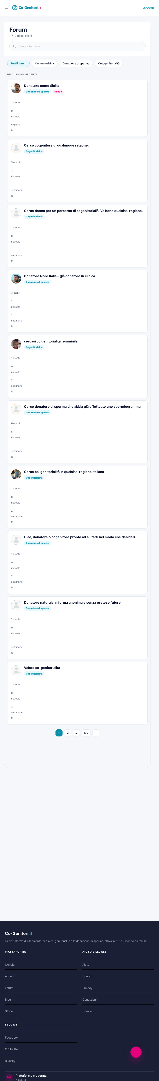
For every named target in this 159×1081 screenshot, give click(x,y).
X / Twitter (12, 1049)
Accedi (148, 8)
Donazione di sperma (76, 63)
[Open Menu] (6, 7)
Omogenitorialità (108, 63)
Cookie (87, 1011)
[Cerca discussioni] (77, 46)
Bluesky (10, 1061)
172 (86, 732)
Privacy (87, 988)
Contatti (87, 976)
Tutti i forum (18, 63)
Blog (8, 999)
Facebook (11, 1037)
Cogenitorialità (44, 63)
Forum (9, 988)
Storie (9, 1011)
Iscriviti (9, 964)
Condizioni (89, 999)
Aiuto (85, 964)
